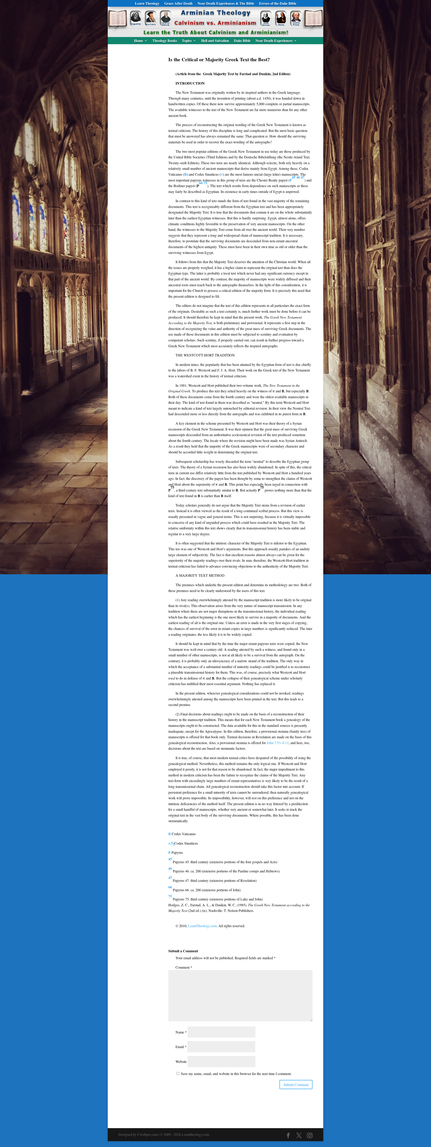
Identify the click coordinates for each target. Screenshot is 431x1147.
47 (302, 177)
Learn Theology (147, 4)
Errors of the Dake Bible (277, 4)
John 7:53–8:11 (278, 742)
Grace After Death (178, 4)
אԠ (171, 843)
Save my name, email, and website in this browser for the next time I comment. (236, 1073)
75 (205, 182)
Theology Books (164, 41)
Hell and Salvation (215, 41)
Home (138, 41)
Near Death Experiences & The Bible (226, 4)
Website (181, 1061)
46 (298, 177)
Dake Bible (242, 41)
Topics (187, 41)
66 (201, 182)
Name (181, 1032)
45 (293, 177)
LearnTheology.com (202, 925)
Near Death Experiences (273, 41)
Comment (184, 967)
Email (181, 1046)
